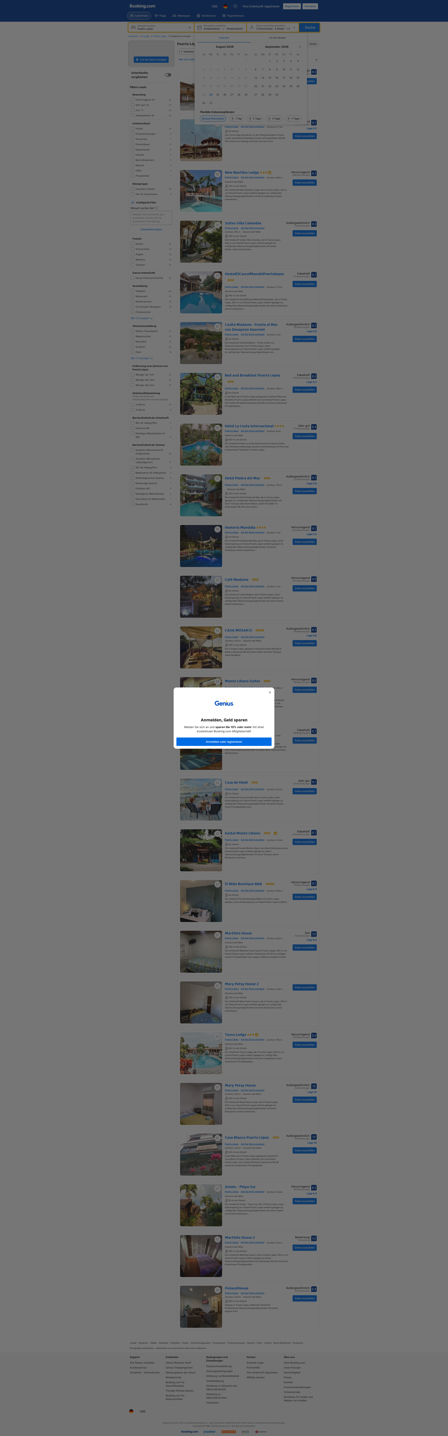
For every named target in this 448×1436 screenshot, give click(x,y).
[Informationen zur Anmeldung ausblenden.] (270, 692)
